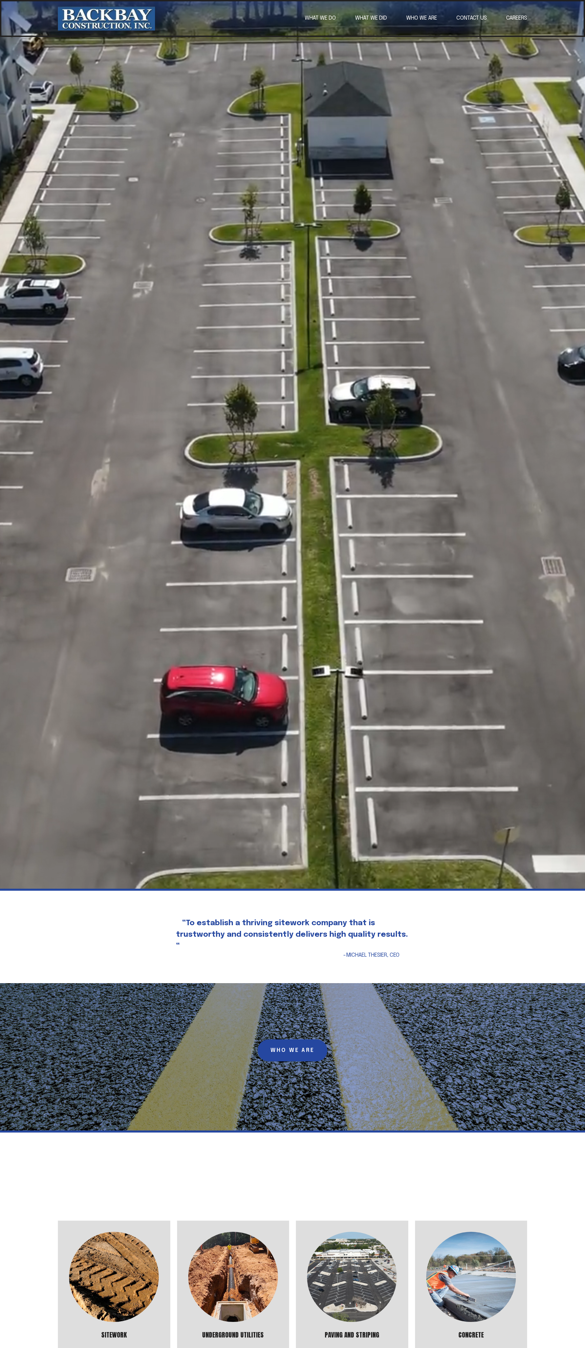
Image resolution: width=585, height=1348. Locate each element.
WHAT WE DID (371, 18)
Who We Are (292, 1050)
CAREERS (516, 18)
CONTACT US (471, 18)
